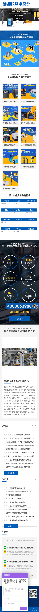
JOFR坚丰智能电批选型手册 (15, 502)
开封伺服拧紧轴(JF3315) (11, 188)
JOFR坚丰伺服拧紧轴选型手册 (16, 513)
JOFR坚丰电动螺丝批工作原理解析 (18, 435)
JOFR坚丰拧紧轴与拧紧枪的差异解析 (18, 460)
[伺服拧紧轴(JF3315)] (10, 178)
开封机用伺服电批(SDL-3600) (13, 167)
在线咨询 (19, 319)
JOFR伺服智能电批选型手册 (15, 488)
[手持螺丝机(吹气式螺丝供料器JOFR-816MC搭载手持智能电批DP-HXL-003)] (28, 113)
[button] (11, 25)
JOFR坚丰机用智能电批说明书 (16, 509)
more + (34, 426)
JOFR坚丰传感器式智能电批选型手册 (18, 491)
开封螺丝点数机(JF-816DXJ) (12, 145)
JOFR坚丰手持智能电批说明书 (16, 506)
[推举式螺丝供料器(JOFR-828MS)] (10, 91)
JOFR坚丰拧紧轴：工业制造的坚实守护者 (20, 452)
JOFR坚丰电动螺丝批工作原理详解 (18, 467)
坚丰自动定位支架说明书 (14, 498)
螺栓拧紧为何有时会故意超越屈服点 (18, 449)
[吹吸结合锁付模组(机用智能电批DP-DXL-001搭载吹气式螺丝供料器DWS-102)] (28, 91)
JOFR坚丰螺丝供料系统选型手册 (17, 520)
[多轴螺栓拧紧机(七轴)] (10, 113)
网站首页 (34, 610)
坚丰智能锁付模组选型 (13, 495)
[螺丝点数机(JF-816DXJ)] (10, 135)
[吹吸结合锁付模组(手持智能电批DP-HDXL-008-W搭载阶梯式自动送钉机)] (28, 135)
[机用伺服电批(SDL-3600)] (10, 156)
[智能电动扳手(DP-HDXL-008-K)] (28, 156)
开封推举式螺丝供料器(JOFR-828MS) (15, 101)
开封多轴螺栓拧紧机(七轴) (11, 123)
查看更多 (11, 473)
